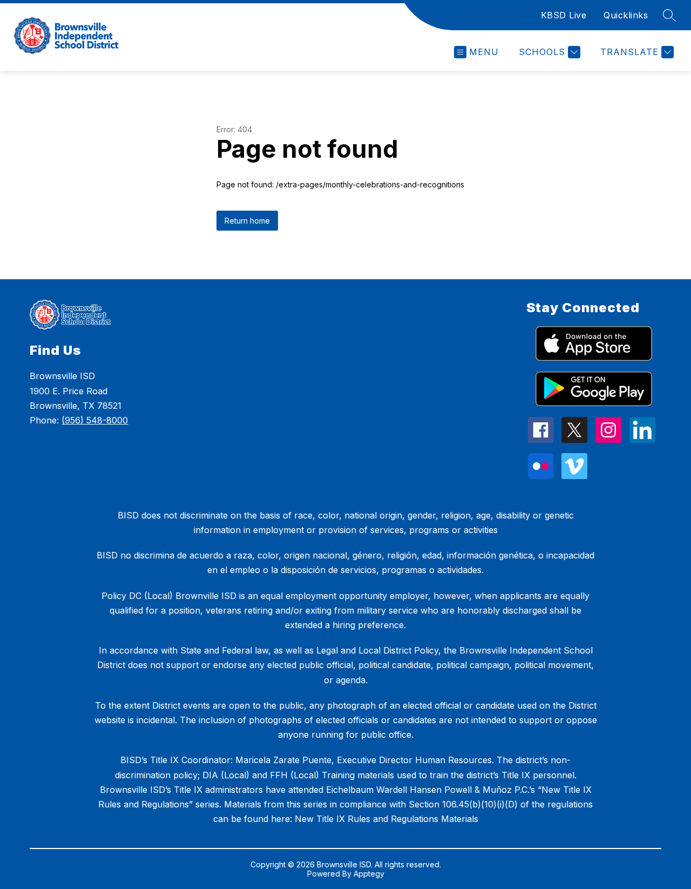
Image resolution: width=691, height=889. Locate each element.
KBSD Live (564, 15)
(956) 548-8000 (95, 420)
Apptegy (369, 873)
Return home (247, 220)
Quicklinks (626, 15)
